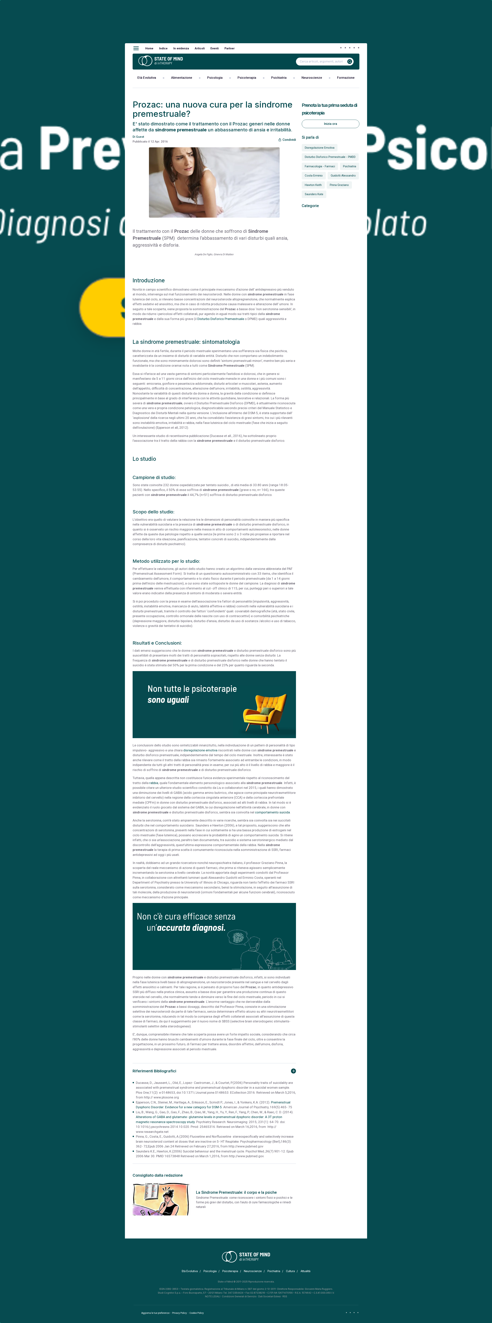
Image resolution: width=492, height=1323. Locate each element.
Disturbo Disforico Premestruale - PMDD (330, 157)
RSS (285, 1296)
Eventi (214, 48)
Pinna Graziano (339, 185)
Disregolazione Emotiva (319, 147)
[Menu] (136, 48)
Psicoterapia (247, 78)
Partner (229, 48)
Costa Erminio (314, 175)
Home (149, 48)
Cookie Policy (196, 1313)
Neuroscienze (312, 78)
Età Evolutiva (146, 78)
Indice (163, 48)
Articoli (200, 48)
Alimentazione (181, 78)
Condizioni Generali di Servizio (239, 1296)
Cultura (290, 1271)
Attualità (305, 1271)
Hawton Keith (313, 185)
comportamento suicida (272, 812)
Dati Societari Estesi (269, 1296)
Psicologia (215, 78)
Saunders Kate (314, 194)
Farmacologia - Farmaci (320, 166)
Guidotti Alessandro (343, 175)
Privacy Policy (179, 1313)
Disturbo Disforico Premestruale (220, 319)
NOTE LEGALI (212, 1296)
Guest (140, 136)
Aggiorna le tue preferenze (155, 1313)
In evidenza (181, 48)
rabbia (153, 783)
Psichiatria (279, 78)
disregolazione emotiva (200, 750)
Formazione (346, 78)
